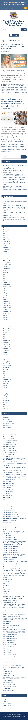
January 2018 (6, 393)
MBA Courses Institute (8, 642)
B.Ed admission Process (9, 479)
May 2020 (5, 356)
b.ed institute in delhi (8, 507)
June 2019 (5, 371)
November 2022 (7, 307)
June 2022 (5, 317)
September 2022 (7, 311)
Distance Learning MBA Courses (11, 567)
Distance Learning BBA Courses (11, 548)
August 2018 (6, 381)
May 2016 (5, 406)
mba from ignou (7, 652)
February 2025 (6, 261)
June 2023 (5, 294)
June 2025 (5, 253)
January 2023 (6, 303)
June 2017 (5, 397)
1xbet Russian (6, 419)
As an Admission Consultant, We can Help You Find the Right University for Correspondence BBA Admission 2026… (14, 167)
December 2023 (7, 286)
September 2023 (7, 288)
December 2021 (7, 325)
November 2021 (7, 327)
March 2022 (6, 323)
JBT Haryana (6, 593)
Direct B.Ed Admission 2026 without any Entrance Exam (14, 23)
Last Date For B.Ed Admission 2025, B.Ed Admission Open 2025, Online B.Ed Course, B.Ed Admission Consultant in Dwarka (14, 596)
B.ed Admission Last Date (9, 456)
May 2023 (5, 296)
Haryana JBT (6, 581)
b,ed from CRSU (7, 425)
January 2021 (6, 342)
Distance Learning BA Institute (10, 546)
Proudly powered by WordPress (11, 716)
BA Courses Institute (8, 522)
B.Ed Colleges (6, 493)
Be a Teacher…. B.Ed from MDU (16, 205)
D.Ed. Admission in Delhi (9, 537)
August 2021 (6, 330)
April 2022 (5, 321)
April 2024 (5, 278)
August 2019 (6, 367)
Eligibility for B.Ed (7, 579)
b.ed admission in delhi (8, 448)
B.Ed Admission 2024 (8, 442)
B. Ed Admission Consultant (10, 429)
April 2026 (5, 237)
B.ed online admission (8, 510)
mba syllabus (6, 662)
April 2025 (5, 257)
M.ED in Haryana (7, 621)
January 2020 (6, 362)
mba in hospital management (10, 656)
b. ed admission (7, 427)
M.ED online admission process (11, 625)
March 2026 (6, 239)
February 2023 (6, 301)
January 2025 (6, 262)
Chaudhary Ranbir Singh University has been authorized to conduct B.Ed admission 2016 (14, 214)
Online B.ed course (8, 680)
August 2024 (6, 270)
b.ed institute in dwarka (9, 509)
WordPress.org (7, 705)
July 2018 (5, 383)
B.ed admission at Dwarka (9, 444)
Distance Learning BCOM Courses (11, 552)
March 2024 (6, 280)
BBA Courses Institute (8, 524)
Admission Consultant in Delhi (16, 141)
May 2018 (5, 387)
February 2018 (6, 391)
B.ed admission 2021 (8, 437)
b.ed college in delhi (8, 489)
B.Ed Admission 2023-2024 (10, 440)
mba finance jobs (7, 650)
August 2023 (6, 290)
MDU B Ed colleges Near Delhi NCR (12, 665)
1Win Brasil (6, 417)
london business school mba (10, 600)
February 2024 (6, 282)
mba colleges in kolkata (9, 640)
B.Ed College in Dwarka (9, 491)
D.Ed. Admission (7, 535)
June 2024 (5, 274)
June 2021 (5, 334)
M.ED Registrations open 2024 (10, 634)
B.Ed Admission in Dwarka (17, 144)
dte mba (5, 577)
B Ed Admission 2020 (8, 421)
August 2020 (6, 350)
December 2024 (7, 264)
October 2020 (6, 346)
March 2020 (6, 358)
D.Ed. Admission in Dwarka (10, 539)
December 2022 (7, 305)
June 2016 (5, 404)
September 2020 (7, 348)
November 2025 (7, 243)
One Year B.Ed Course (8, 94)
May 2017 (5, 398)
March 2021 (6, 338)
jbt (3, 587)
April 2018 (5, 389)
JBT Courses (6, 591)
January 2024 (6, 284)
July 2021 (5, 332)
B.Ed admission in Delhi (18, 87)
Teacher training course (9, 684)
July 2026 (5, 231)
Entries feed (6, 701)
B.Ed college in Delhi (13, 90)
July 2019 (5, 369)
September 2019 (7, 365)
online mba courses (8, 682)
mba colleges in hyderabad (10, 638)
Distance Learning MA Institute (11, 565)
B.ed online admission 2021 (10, 512)
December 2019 (7, 364)
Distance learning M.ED (9, 559)
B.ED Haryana (6, 503)
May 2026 (5, 235)
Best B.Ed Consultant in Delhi (16, 4)
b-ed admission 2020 (8, 423)
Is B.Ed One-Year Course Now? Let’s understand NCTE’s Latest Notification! (13, 46)
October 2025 (6, 245)
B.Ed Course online (13, 148)
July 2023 (5, 292)
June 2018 (5, 385)
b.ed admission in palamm (9, 454)
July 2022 (5, 315)
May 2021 (5, 336)
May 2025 (5, 255)
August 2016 (6, 400)
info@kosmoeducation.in (20, 2)
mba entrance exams (8, 646)
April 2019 (5, 375)
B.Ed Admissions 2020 (8, 483)
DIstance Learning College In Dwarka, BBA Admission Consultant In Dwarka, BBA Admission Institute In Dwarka (14, 555)
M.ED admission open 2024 (10, 602)
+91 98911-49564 (8, 2)
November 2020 (7, 344)
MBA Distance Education (9, 644)
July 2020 (5, 352)
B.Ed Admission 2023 (8, 438)
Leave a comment (21, 94)
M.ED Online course (8, 627)
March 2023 (6, 299)
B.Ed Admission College (9, 446)
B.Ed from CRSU (7, 499)
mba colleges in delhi (8, 636)
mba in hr (5, 658)
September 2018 (7, 379)
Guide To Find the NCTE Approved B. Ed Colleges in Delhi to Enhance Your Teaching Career (15, 201)
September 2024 (7, 268)
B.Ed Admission (7, 433)
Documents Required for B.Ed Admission (13, 575)
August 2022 (6, 313)
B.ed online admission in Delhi (10, 514)
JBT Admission (6, 589)
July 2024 (5, 272)
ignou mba (5, 583)
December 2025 (7, 241)
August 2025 (6, 249)
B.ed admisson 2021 (8, 485)
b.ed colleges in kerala (8, 495)
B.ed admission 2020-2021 (9, 435)
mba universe (6, 664)
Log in (4, 699)
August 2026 (6, 229)
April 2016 (5, 408)
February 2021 (6, 340)
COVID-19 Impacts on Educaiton (11, 528)
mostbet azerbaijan (8, 671)
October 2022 (6, 309)
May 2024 (5, 276)
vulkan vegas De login (8, 690)
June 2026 (5, 233)
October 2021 (6, 329)
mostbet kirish (6, 673)
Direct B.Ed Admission (15, 92)
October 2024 (6, 266)
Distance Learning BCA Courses (11, 550)
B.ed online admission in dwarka (11, 516)
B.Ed (4, 431)
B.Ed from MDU (7, 501)
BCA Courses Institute (8, 526)
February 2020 (6, 360)
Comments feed (7, 703)
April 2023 (5, 297)
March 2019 (6, 377)
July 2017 (5, 395)
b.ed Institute (6, 505)
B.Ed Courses (6, 497)
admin (4, 200)
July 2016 (5, 402)
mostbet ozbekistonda (8, 675)
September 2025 (7, 247)
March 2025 (6, 259)
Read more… (12, 81)
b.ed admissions (7, 481)
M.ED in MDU (6, 623)
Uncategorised (6, 688)
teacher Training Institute (9, 686)
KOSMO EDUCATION (7, 8)
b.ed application (7, 487)
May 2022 (5, 319)
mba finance (6, 648)
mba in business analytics (9, 654)
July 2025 (5, 251)
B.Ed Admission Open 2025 (10, 461)
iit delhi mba (6, 585)
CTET (4, 530)
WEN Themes (15, 718)
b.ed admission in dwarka (9, 450)
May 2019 (5, 373)
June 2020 (5, 354)
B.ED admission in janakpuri (10, 452)
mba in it (5, 660)
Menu (16, 35)
